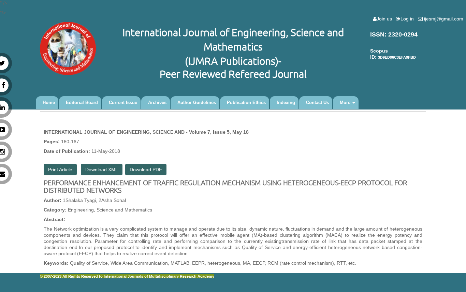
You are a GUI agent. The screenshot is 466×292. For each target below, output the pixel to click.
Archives (157, 102)
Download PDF (146, 169)
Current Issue (123, 102)
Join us (386, 18)
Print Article (60, 169)
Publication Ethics (246, 102)
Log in (409, 18)
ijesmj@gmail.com (444, 18)
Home (49, 102)
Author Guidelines (196, 102)
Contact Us (317, 102)
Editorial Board (82, 102)
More (346, 102)
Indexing (286, 102)
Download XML (101, 169)
